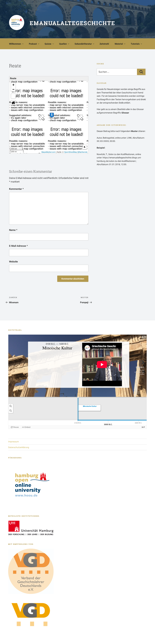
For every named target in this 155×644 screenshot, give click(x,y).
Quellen (63, 44)
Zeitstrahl (104, 44)
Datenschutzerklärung (18, 447)
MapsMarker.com (48, 152)
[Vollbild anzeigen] (13, 96)
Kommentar (16, 188)
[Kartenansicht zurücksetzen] (13, 102)
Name (13, 230)
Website (13, 261)
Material (119, 44)
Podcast (33, 44)
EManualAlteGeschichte (72, 23)
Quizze (48, 44)
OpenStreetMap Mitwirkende (75, 152)
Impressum (13, 441)
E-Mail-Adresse (18, 245)
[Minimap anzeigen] (84, 147)
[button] (51, 115)
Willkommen (15, 44)
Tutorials (135, 44)
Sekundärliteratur (83, 44)
